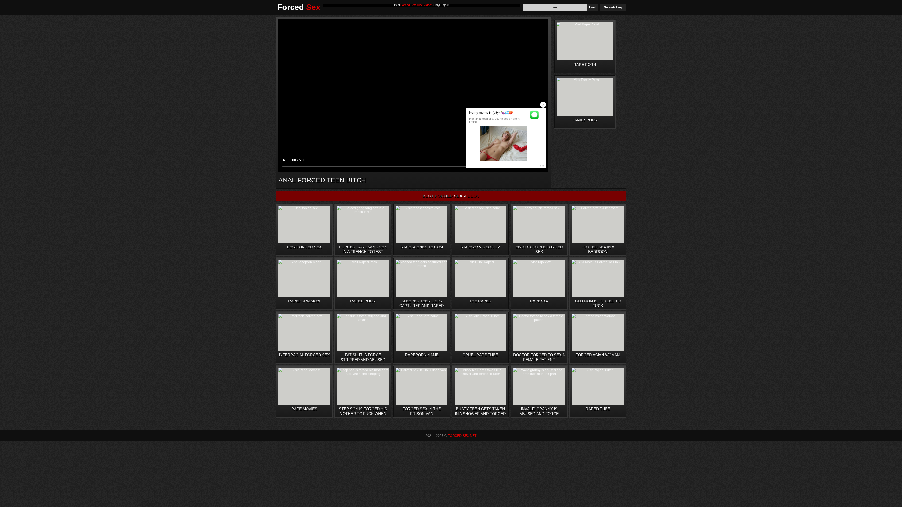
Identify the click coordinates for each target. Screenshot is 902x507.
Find (592, 7)
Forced (298, 7)
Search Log (613, 7)
